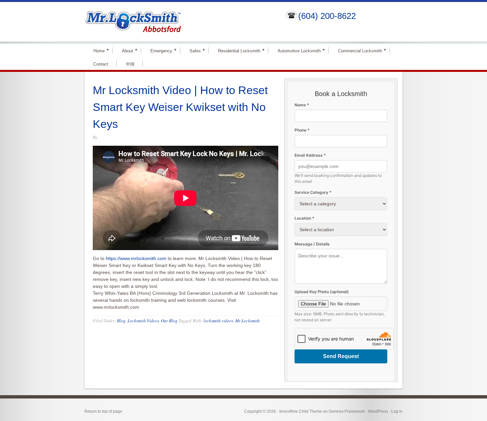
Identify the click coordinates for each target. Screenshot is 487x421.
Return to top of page (103, 411)
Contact (100, 64)
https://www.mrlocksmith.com (136, 258)
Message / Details (312, 243)
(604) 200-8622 (327, 16)
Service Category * (313, 192)
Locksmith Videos (143, 321)
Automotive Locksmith (296, 50)
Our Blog (169, 321)
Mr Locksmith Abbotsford (179, 22)
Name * (302, 104)
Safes (192, 50)
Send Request (341, 356)
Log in (397, 411)
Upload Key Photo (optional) (322, 291)
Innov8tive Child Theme (300, 411)
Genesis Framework (347, 411)
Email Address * (310, 155)
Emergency (158, 50)
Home (96, 50)
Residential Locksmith (236, 50)
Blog (121, 321)
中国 (130, 64)
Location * (304, 218)
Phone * (302, 130)
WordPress (378, 411)
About (124, 50)
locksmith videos (218, 321)
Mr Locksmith (247, 321)
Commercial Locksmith (357, 50)
